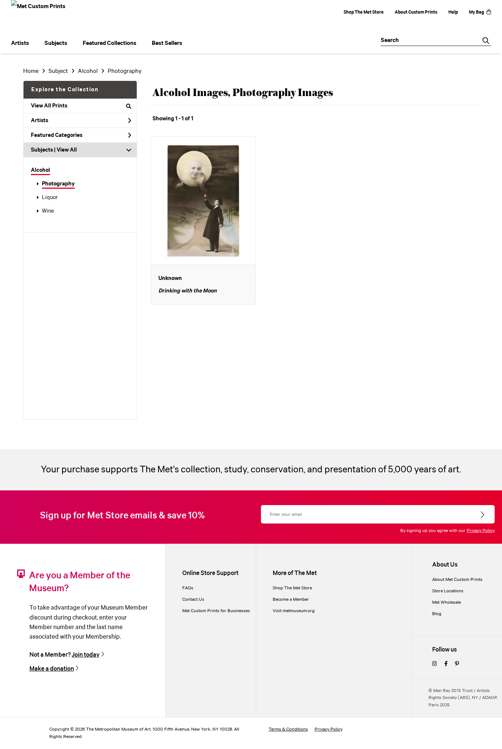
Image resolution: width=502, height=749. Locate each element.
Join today (86, 655)
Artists (39, 120)
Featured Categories (56, 135)
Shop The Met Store (364, 12)
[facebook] (446, 664)
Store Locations (447, 591)
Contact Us (193, 599)
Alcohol (40, 170)
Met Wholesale (446, 602)
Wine (48, 211)
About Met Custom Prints (457, 579)
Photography (58, 184)
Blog (436, 614)
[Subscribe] (483, 515)
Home (31, 71)
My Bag (476, 12)
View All (67, 150)
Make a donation (51, 669)
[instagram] (434, 664)
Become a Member (291, 599)
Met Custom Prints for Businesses (216, 611)
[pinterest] (457, 664)
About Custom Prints (416, 12)
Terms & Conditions (288, 729)
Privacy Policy (481, 531)
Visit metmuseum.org (294, 611)
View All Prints (49, 106)
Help (453, 12)
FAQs (187, 588)
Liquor (50, 197)
